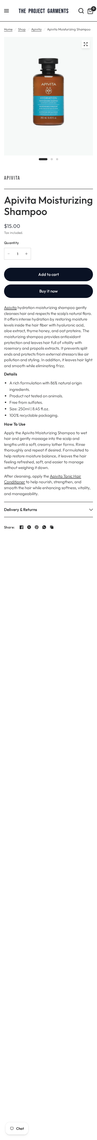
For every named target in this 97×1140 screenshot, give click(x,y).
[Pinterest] (36, 527)
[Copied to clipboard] (51, 527)
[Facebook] (21, 527)
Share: (9, 527)
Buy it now (48, 291)
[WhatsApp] (44, 527)
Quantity (11, 243)
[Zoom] (86, 44)
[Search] (81, 11)
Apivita (36, 29)
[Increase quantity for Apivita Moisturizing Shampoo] (26, 253)
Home (8, 29)
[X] (29, 527)
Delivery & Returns (20, 509)
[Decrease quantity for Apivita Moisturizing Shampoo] (8, 253)
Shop (22, 29)
